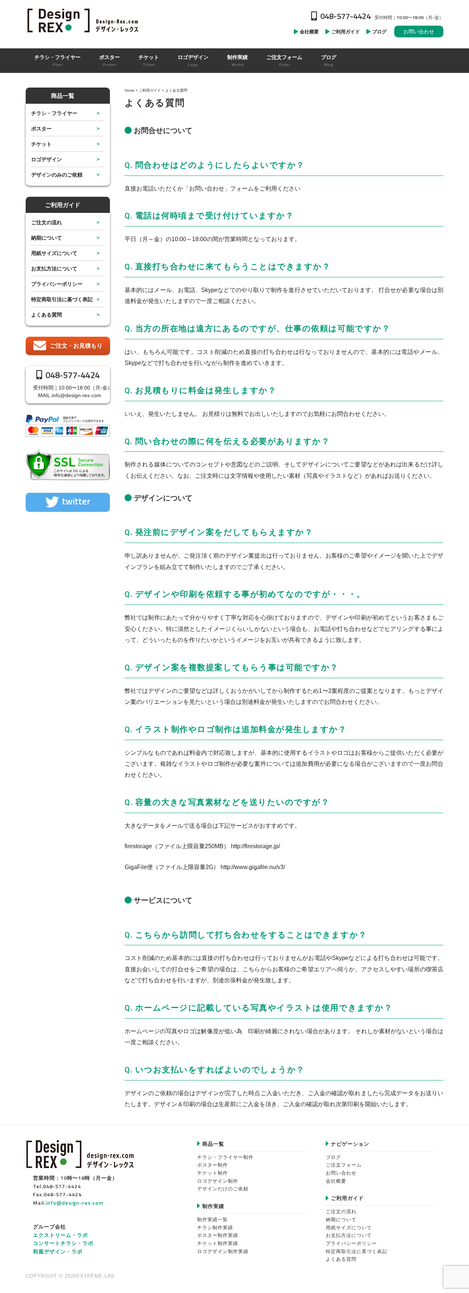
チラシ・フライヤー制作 (225, 1157)
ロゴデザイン (46, 159)
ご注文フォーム (344, 1165)
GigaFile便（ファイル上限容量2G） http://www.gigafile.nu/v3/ (205, 867)
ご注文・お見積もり (76, 346)
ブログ (333, 1157)
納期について (46, 237)
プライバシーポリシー (56, 284)
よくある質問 (46, 314)
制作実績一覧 (212, 1219)
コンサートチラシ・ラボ (63, 1243)
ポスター (41, 128)
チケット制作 (212, 1173)
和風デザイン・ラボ (57, 1251)
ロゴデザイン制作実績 (222, 1251)
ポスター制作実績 (217, 1235)
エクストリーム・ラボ (60, 1235)
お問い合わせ (418, 31)
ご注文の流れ (46, 222)
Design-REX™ (84, 20)
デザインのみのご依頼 (56, 174)
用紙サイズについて (54, 253)
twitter (76, 501)
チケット (41, 144)
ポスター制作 (212, 1165)
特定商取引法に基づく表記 (62, 299)
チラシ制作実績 (215, 1227)
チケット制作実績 (217, 1243)
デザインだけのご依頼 (222, 1189)
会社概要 (336, 1181)
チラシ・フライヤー (54, 113)
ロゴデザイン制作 (217, 1181)
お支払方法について (54, 268)
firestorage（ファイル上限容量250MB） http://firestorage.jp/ (202, 846)
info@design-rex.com (76, 395)
